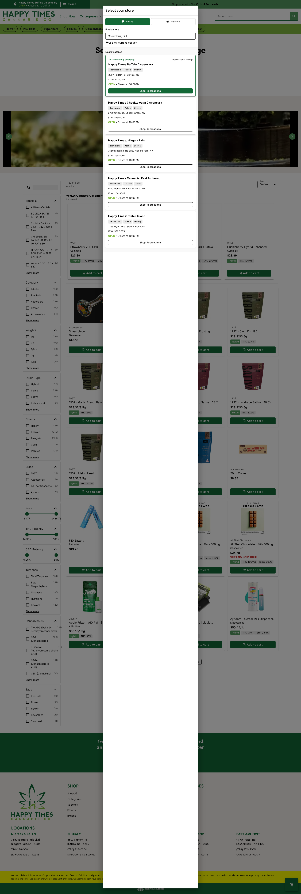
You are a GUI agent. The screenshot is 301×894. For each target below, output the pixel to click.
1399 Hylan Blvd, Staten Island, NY (127, 226)
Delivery (175, 21)
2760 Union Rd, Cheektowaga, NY (126, 112)
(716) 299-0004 (116, 155)
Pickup (129, 21)
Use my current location (122, 42)
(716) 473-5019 (116, 117)
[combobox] (147, 36)
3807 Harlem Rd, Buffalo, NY (123, 74)
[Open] (193, 36)
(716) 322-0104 (116, 79)
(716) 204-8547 (116, 193)
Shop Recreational (150, 90)
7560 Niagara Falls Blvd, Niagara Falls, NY (130, 150)
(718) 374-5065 (116, 231)
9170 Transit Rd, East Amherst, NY (126, 188)
